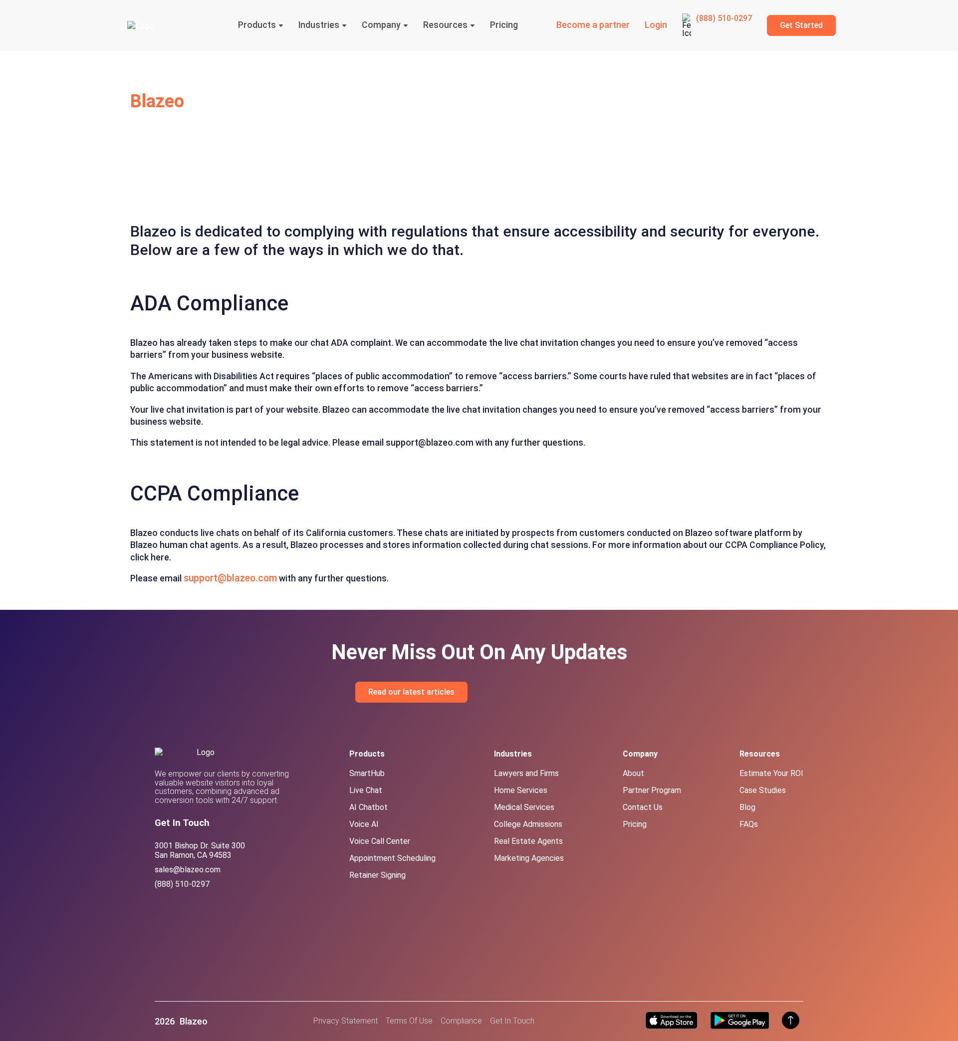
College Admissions (528, 824)
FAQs (748, 824)
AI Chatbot (368, 807)
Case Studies (762, 790)
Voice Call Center (379, 841)
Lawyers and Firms (526, 773)
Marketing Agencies (529, 858)
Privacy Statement (345, 1021)
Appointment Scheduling (392, 858)
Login (656, 25)
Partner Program (652, 790)
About (633, 773)
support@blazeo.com (230, 578)
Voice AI (364, 824)
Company (381, 25)
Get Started (801, 25)
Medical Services (524, 807)
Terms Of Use (409, 1021)
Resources (445, 25)
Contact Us (643, 807)
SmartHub (367, 773)
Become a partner (593, 25)
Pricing (504, 25)
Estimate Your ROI (771, 773)
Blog (747, 807)
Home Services (520, 790)
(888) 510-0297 (724, 18)
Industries (318, 25)
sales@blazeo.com (188, 869)
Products (257, 25)
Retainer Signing (377, 875)
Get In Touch (512, 1021)
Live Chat (365, 790)
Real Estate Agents (528, 841)
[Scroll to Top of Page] (790, 1021)
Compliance (461, 1021)
